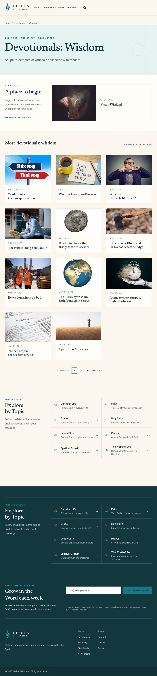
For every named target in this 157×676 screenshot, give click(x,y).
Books (61, 7)
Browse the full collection (19, 117)
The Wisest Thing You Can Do (27, 248)
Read (36, 7)
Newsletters (84, 653)
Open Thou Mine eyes (73, 349)
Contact (102, 637)
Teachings (83, 642)
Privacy (101, 642)
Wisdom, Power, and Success (77, 194)
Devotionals (19, 23)
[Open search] (84, 7)
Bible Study (50, 7)
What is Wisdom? (111, 104)
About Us (71, 7)
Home (8, 23)
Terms (101, 648)
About (81, 631)
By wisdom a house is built (25, 297)
